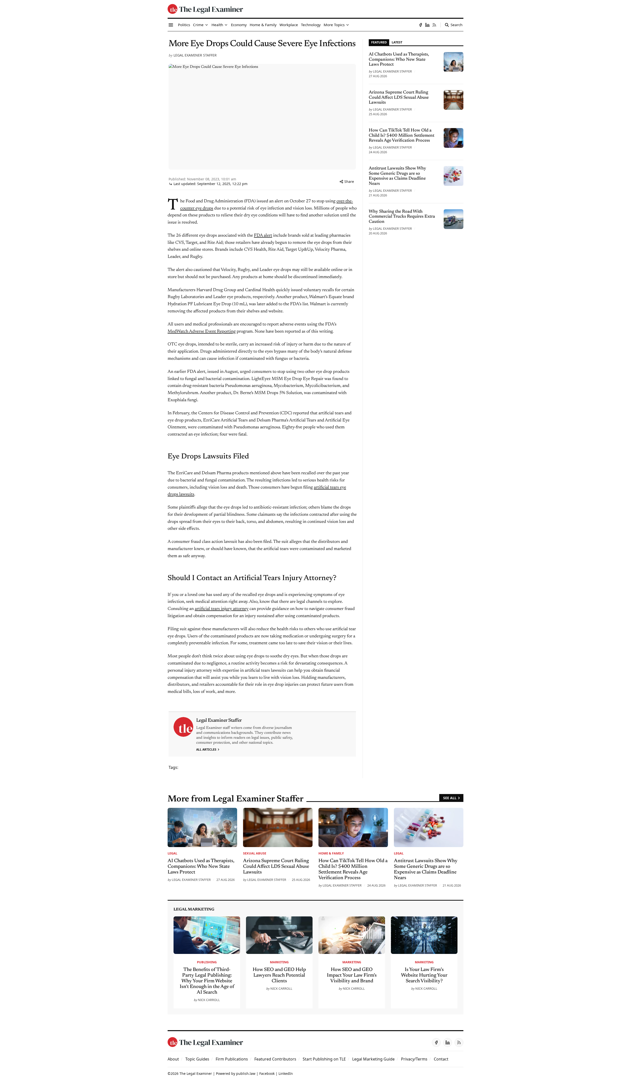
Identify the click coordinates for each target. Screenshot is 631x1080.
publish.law (245, 1073)
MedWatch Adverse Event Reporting (202, 331)
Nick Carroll (209, 1000)
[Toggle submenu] (207, 25)
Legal (172, 853)
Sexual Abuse (254, 853)
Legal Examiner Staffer (195, 55)
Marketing (279, 962)
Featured (379, 42)
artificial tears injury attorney (221, 609)
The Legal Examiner (195, 1073)
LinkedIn (286, 1073)
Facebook (267, 1073)
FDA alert (263, 235)
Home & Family (331, 853)
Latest (397, 42)
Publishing (207, 962)
